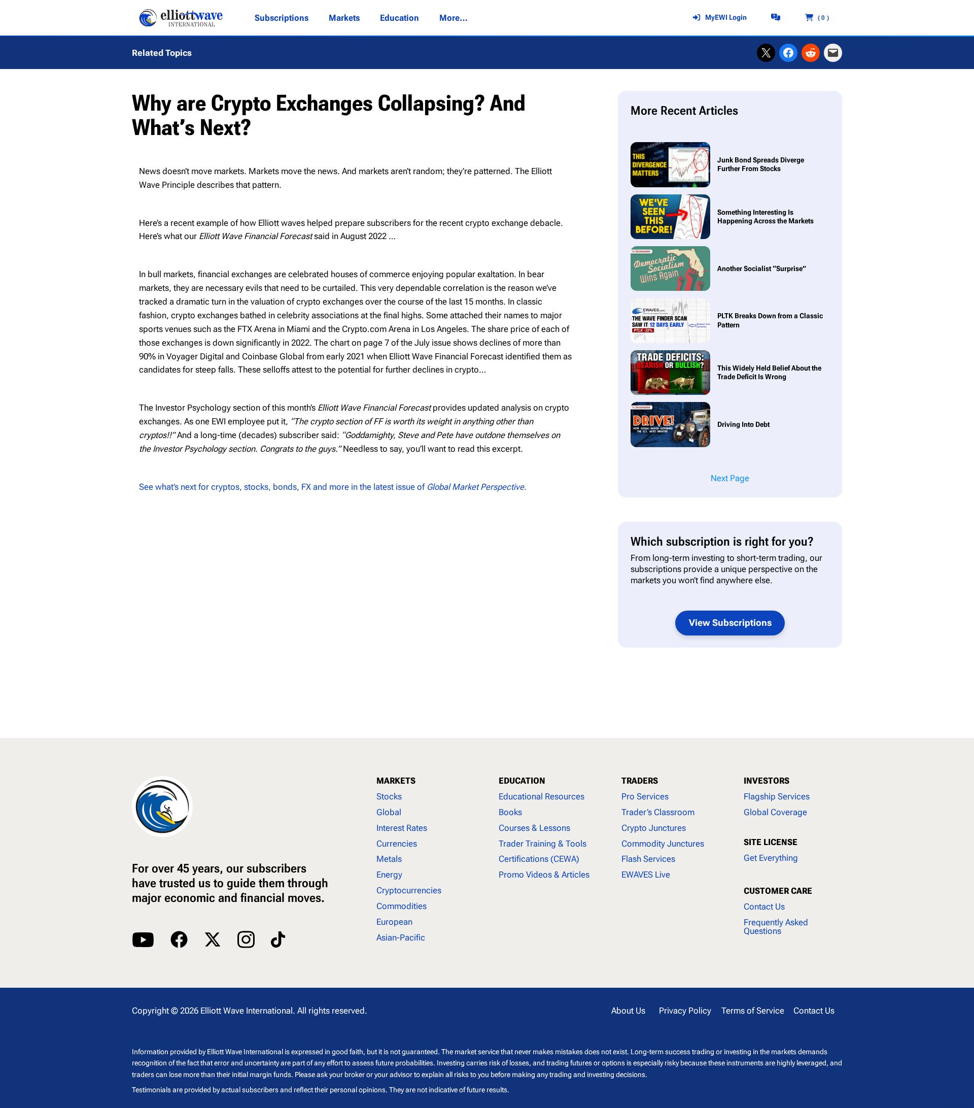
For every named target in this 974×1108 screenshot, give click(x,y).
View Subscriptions (730, 622)
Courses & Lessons (534, 828)
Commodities (401, 906)
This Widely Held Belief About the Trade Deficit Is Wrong (769, 372)
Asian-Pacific (400, 937)
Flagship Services (777, 796)
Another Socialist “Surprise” (761, 268)
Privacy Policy (685, 1010)
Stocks (389, 796)
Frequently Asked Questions (776, 926)
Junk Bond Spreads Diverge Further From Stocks (760, 164)
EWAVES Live (645, 874)
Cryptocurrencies (408, 890)
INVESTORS (766, 781)
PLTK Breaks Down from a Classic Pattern (770, 320)
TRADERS (639, 781)
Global (388, 812)
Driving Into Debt (744, 424)
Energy (389, 874)
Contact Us (764, 906)
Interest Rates (401, 828)
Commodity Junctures (662, 843)
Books (510, 812)
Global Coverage (775, 812)
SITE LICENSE (770, 842)
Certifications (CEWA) (539, 859)
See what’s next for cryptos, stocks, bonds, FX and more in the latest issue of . (333, 487)
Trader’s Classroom (657, 812)
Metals (389, 859)
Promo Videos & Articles (544, 874)
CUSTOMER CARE (778, 891)
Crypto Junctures (653, 828)
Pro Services (645, 796)
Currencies (396, 843)
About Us (628, 1010)
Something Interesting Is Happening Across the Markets (765, 216)
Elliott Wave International (246, 1010)
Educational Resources (541, 796)
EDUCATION (522, 781)
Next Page (730, 478)
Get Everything (771, 858)
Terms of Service (752, 1010)
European (394, 922)
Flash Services (648, 859)
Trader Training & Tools (542, 843)
